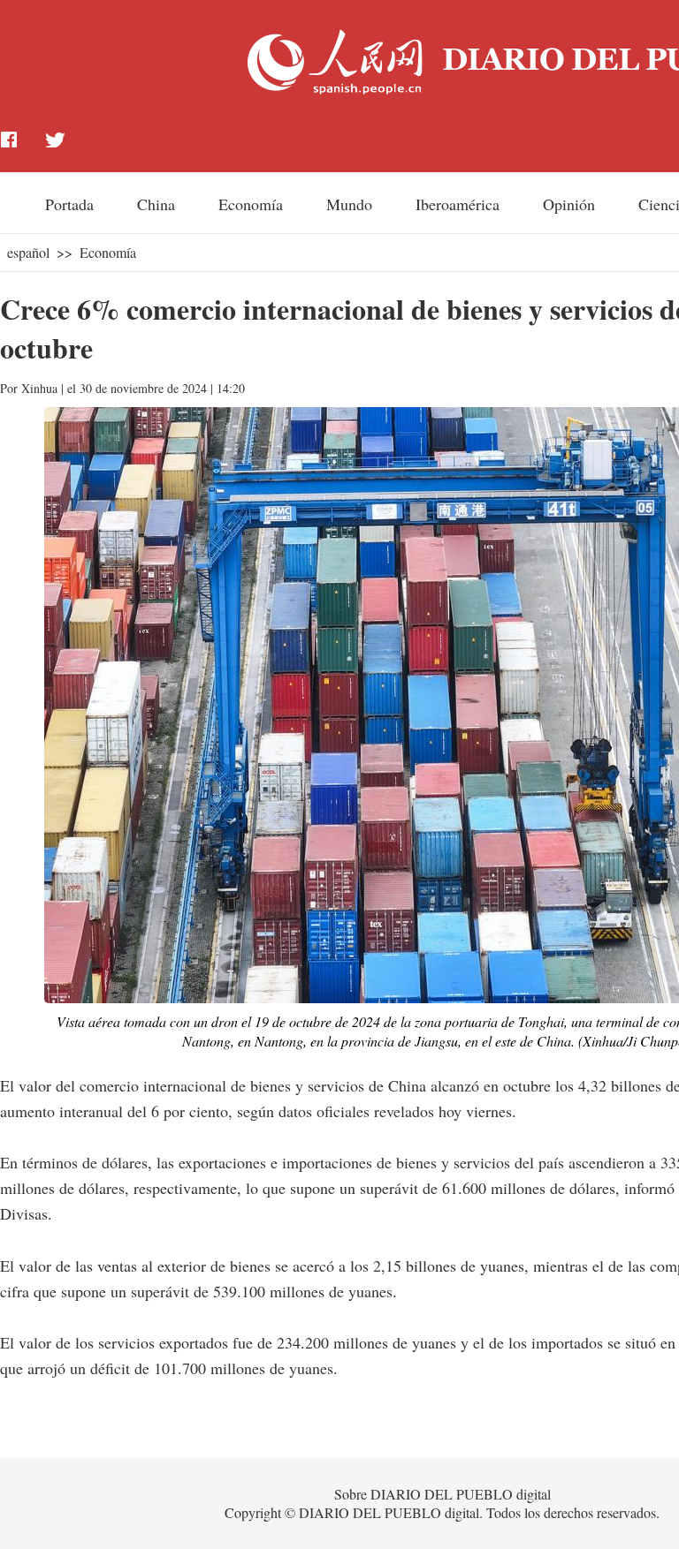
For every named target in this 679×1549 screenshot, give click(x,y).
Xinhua (39, 388)
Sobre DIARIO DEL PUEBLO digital (442, 1494)
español (28, 252)
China (156, 204)
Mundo (349, 204)
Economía (250, 204)
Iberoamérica (458, 204)
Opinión (569, 204)
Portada (69, 204)
